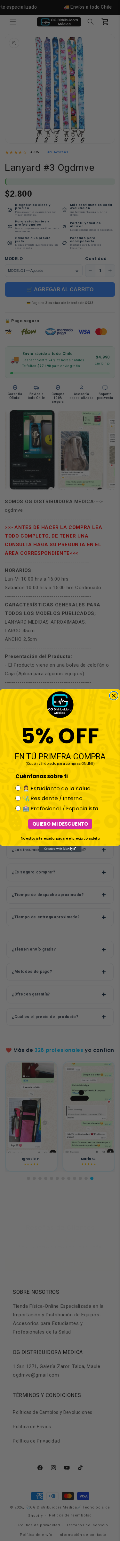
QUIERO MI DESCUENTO (60, 823)
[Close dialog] (113, 695)
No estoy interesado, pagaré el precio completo (60, 838)
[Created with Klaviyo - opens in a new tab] (60, 848)
